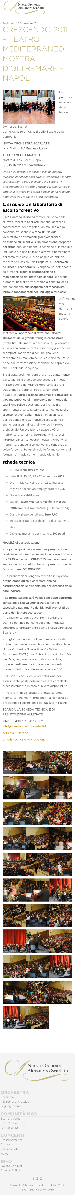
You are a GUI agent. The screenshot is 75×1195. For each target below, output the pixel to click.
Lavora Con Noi (11, 1166)
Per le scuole (10, 1149)
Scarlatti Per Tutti (13, 1123)
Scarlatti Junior (11, 1118)
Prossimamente (11, 1140)
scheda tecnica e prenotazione (24, 739)
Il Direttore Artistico (15, 1101)
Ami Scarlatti (10, 1127)
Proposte (7, 1144)
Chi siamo (7, 1097)
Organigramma (11, 1106)
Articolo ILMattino (15, 733)
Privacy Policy (10, 1170)
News (4, 1153)
